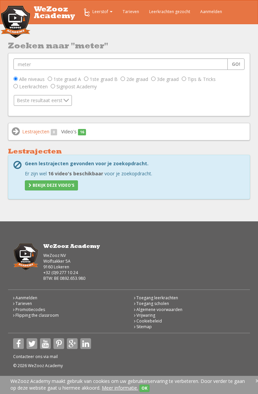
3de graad (167, 79)
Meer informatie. (120, 388)
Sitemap (143, 327)
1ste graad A (66, 79)
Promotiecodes (29, 309)
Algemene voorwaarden (158, 309)
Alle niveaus (31, 79)
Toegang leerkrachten (156, 298)
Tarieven (131, 11)
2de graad (136, 79)
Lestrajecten (38, 131)
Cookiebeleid (148, 321)
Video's (72, 131)
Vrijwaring (145, 315)
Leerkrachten (33, 86)
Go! (236, 64)
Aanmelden (211, 11)
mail (54, 356)
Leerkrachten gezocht (169, 11)
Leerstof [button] (100, 11)
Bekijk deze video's (53, 185)
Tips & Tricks (201, 79)
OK (144, 388)
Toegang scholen (152, 303)
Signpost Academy (76, 86)
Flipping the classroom (36, 315)
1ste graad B (103, 79)
